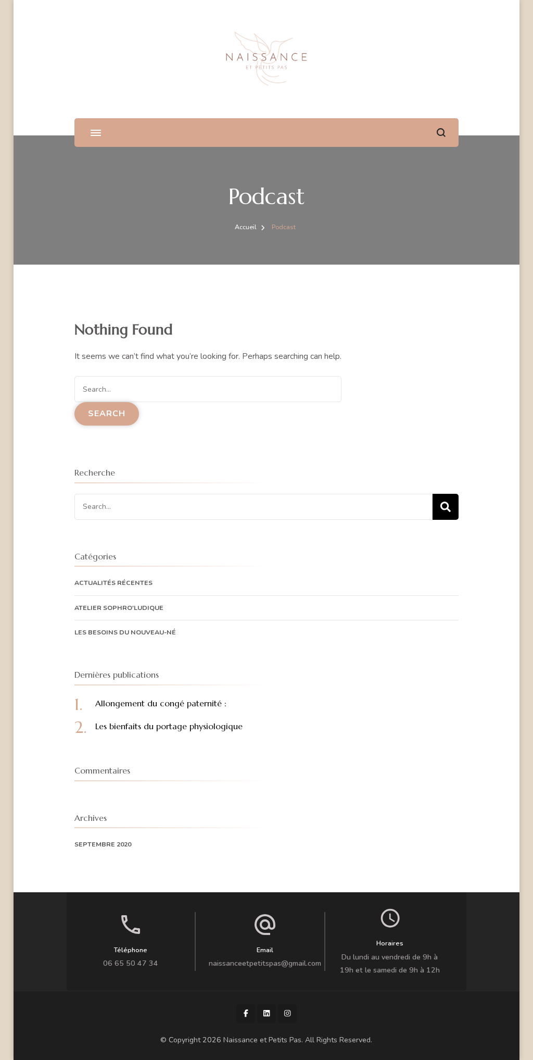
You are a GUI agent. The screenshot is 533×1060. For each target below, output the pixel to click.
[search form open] (441, 132)
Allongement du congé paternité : (160, 703)
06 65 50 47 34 (130, 963)
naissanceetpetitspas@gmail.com (265, 963)
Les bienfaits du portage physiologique (169, 726)
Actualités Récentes (113, 582)
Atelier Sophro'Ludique (118, 607)
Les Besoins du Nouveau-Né (125, 632)
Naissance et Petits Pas (262, 1040)
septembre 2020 (102, 844)
